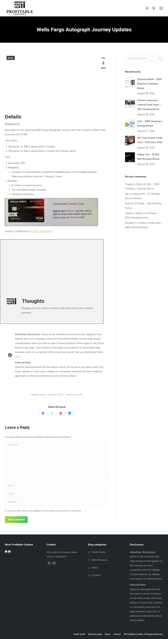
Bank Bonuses (99, 559)
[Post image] (130, 82)
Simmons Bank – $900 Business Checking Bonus (149, 84)
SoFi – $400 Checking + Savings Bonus (150, 123)
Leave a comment (74, 394)
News (10, 58)
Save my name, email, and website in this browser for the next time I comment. (44, 510)
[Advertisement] (84, 267)
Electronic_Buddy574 (39, 231)
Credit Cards (98, 552)
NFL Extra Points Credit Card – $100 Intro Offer (150, 140)
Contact (96, 575)
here (17, 356)
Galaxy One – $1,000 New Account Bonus (148, 156)
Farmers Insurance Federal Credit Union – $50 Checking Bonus (149, 105)
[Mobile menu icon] (161, 8)
